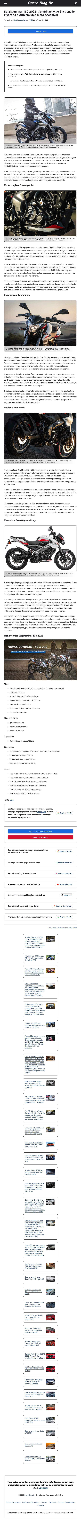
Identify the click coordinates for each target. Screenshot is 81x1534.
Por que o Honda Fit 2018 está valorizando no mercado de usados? (34, 1305)
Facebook (52, 1502)
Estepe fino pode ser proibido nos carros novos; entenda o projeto (35, 1025)
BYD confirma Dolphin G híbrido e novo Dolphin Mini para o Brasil (34, 1145)
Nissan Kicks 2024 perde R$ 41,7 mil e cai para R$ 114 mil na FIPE (34, 958)
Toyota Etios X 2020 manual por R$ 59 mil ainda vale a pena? (33, 1343)
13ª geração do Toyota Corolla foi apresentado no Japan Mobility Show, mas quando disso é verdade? (35, 1099)
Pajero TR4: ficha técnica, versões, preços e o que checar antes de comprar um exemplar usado (34, 972)
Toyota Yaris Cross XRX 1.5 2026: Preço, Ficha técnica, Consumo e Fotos (35, 1356)
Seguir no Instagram (65, 873)
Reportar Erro (60, 927)
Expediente (16, 1502)
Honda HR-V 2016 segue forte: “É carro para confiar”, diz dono (34, 1382)
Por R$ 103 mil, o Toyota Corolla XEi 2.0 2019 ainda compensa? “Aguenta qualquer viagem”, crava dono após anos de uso (35, 1115)
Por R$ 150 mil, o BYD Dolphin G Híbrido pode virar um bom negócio (34, 1407)
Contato (75, 927)
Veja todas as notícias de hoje (40, 831)
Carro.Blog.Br (29, 1495)
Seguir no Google (66, 813)
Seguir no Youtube (65, 884)
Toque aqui (41, 812)
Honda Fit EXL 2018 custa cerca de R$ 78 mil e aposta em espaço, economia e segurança (34, 1131)
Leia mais (43, 1488)
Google (60, 1502)
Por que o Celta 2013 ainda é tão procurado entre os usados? (33, 1330)
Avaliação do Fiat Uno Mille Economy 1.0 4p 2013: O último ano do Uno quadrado (35, 1084)
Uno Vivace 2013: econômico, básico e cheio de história (35, 1420)
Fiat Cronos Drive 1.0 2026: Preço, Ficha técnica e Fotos (35, 1459)
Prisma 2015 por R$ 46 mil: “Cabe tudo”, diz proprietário (33, 1317)
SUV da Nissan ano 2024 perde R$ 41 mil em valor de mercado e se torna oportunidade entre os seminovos (34, 1187)
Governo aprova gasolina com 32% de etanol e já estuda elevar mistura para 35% (35, 1158)
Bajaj (31, 20)
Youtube (41, 1505)
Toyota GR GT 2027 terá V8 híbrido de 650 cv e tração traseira (34, 1172)
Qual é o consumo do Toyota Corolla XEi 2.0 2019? (33, 1292)
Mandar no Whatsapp (40, 837)
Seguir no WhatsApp (65, 862)
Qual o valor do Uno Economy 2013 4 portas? (34, 1278)
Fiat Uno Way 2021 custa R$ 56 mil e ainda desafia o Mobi (34, 1369)
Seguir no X (68, 895)
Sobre (54, 927)
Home (49, 927)
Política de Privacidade (30, 1502)
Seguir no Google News (64, 906)
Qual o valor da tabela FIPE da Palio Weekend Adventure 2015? (33, 1266)
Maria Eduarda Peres (20, 20)
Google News (70, 1502)
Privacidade (68, 927)
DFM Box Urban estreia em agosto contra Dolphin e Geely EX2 (35, 1394)
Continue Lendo (40, 31)
